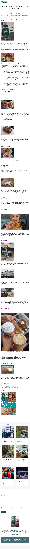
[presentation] (8, 432)
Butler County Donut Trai (6, 15)
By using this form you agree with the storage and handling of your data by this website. (15, 509)
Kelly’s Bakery (10, 158)
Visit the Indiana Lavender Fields (24, 418)
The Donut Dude (8, 297)
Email (12, 507)
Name (2, 507)
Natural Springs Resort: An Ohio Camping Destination (10, 387)
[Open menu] (28, 2)
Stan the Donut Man (8, 261)
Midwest (11, 13)
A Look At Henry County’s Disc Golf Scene (7, 418)
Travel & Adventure (16, 13)
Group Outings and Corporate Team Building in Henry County (8, 482)
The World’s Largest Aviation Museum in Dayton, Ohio (10, 386)
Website (22, 507)
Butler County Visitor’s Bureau (20, 65)
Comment (3, 495)
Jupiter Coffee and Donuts (10, 351)
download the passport (5, 67)
